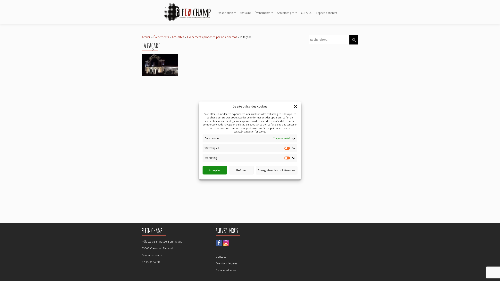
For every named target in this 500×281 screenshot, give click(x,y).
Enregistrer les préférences (276, 170)
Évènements (262, 13)
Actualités (178, 37)
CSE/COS (306, 13)
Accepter (215, 170)
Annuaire (245, 13)
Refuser (241, 170)
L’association (225, 13)
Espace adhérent (326, 13)
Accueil (146, 37)
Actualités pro (285, 13)
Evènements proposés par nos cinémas (212, 37)
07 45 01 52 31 (151, 262)
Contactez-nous (152, 255)
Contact (221, 256)
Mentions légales (226, 263)
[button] (295, 106)
